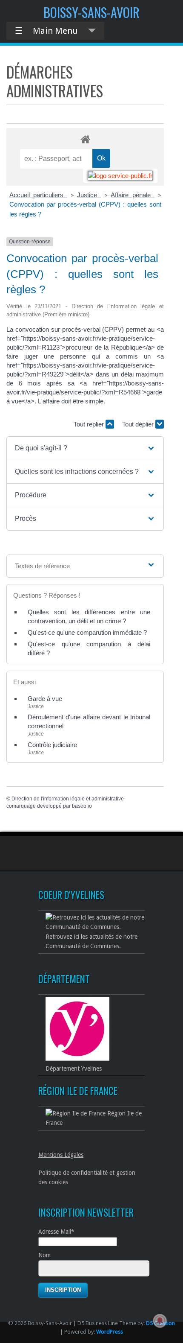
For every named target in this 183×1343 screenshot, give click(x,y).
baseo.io (82, 806)
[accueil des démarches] (85, 139)
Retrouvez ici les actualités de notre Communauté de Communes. (91, 941)
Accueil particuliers (38, 195)
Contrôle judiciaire (52, 744)
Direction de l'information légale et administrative (67, 799)
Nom (44, 1255)
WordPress (109, 1331)
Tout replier (90, 424)
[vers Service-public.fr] (120, 176)
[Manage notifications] (160, 1321)
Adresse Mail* (56, 1231)
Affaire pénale (132, 195)
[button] (85, 448)
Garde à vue (45, 698)
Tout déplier (138, 424)
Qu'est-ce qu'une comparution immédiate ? (87, 632)
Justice (89, 195)
